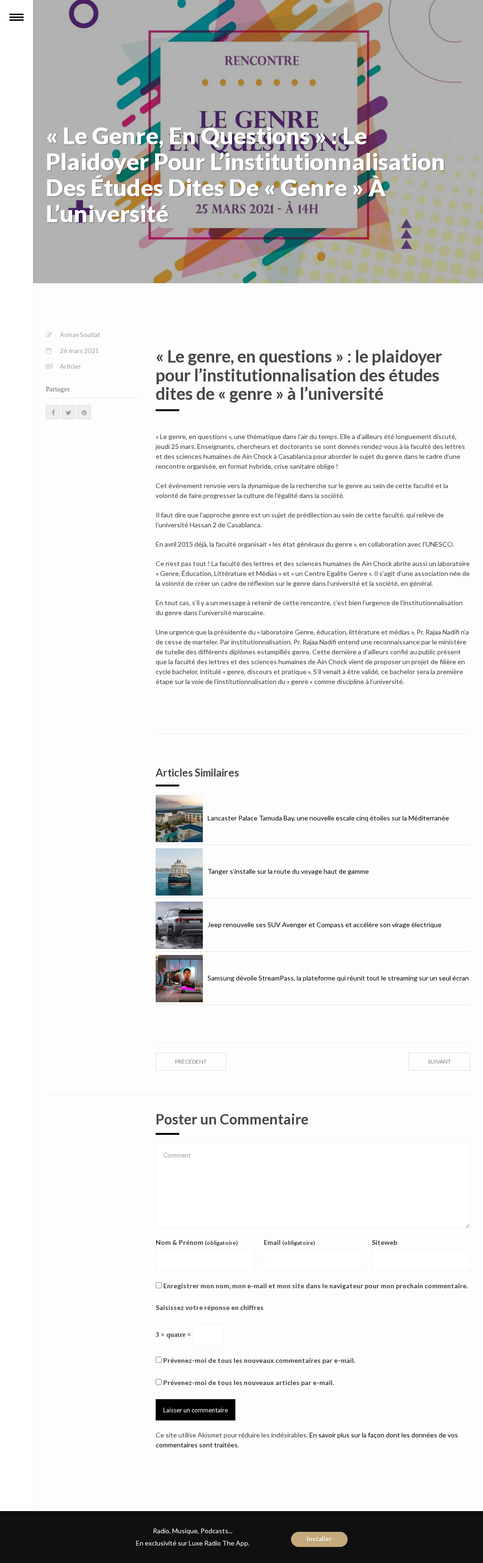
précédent (191, 1061)
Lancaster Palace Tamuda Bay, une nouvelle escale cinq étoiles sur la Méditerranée (328, 818)
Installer (319, 1539)
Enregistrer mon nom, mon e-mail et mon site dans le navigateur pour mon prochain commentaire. (315, 1286)
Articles (70, 366)
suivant (439, 1061)
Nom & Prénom (197, 1242)
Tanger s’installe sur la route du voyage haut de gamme (288, 871)
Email (289, 1242)
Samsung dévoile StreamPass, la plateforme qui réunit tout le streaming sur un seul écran (338, 978)
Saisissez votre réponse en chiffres (210, 1307)
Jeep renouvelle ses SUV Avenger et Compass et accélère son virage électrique (324, 925)
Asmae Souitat (80, 334)
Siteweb (384, 1242)
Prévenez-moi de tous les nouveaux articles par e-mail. (248, 1382)
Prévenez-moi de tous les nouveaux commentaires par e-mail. (259, 1360)
